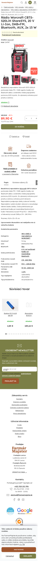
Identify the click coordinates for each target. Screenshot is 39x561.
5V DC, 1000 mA (28, 268)
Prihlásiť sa (10, 381)
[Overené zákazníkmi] (10, 511)
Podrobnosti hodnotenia (11, 35)
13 (29, 333)
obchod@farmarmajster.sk (21, 495)
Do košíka (19, 127)
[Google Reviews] (24, 511)
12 (27, 333)
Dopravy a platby (19, 402)
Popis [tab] (6, 182)
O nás (19, 425)
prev (2, 305)
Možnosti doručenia (11, 106)
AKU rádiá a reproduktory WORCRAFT (27, 236)
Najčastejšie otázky (19, 431)
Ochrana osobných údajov (19, 408)
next (36, 305)
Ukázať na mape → (19, 472)
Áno (23, 247)
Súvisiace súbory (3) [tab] (20, 182)
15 (33, 333)
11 (25, 333)
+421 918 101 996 (21, 486)
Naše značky (19, 434)
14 (31, 333)
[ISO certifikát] (19, 521)
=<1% (24, 272)
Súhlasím (28, 556)
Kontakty (19, 399)
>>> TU (22, 544)
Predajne (19, 428)
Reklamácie (19, 411)
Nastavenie (19, 550)
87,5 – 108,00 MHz (28, 264)
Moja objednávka (19, 413)
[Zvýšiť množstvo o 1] (36, 118)
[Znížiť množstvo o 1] (26, 118)
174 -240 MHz (27, 260)
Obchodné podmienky (19, 405)
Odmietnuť (10, 556)
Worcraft (10, 40)
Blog (19, 436)
